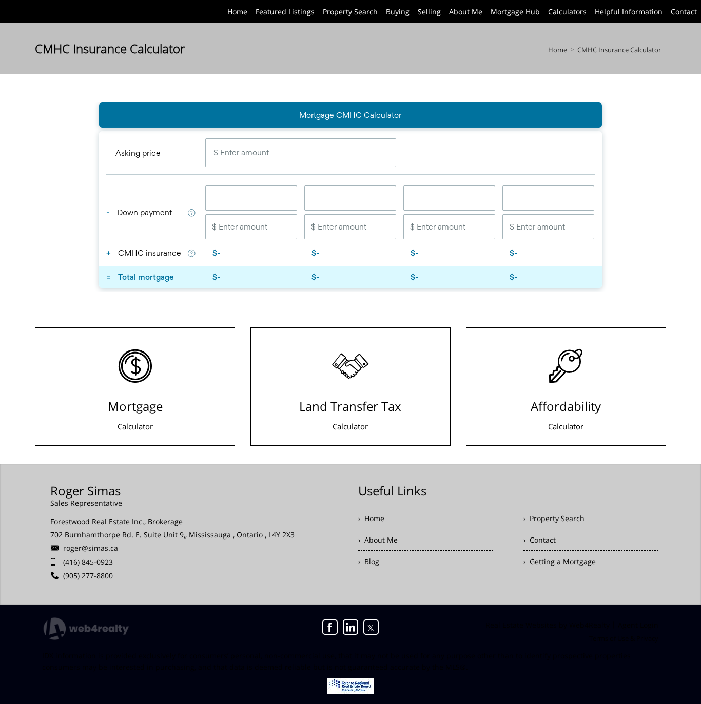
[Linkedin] (350, 627)
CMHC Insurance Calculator (619, 49)
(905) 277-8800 (88, 576)
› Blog (368, 561)
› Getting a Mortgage (559, 561)
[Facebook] (330, 627)
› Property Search (554, 518)
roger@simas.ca (90, 548)
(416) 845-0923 (88, 562)
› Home (371, 518)
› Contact (539, 540)
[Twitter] (371, 627)
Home (557, 49)
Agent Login (638, 625)
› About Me (378, 540)
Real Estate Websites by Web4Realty (547, 625)
